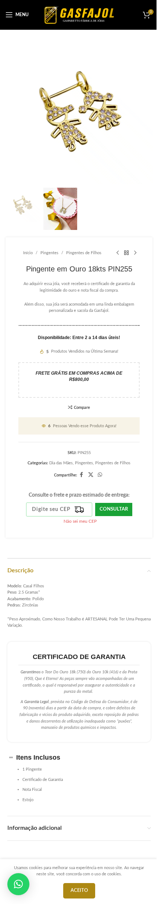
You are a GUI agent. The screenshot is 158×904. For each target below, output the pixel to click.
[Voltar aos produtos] (126, 252)
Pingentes (49, 253)
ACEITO (79, 890)
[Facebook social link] (81, 475)
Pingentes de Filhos (83, 253)
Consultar (114, 509)
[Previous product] (117, 252)
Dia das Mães (61, 463)
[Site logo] (79, 14)
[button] (18, 884)
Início (28, 253)
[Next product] (135, 252)
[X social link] (91, 475)
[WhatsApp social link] (100, 475)
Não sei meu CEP (80, 521)
